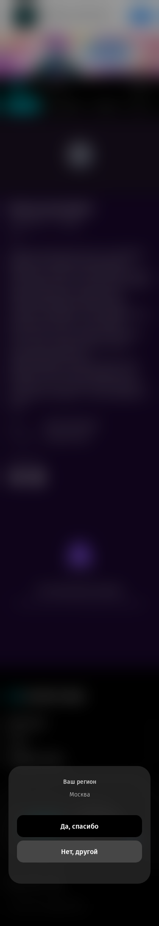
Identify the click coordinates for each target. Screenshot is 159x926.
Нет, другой (79, 852)
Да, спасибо (79, 826)
